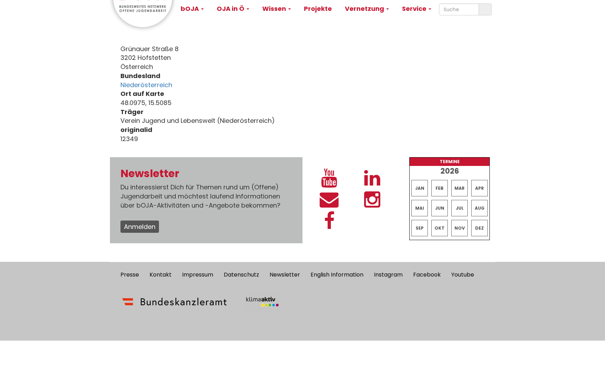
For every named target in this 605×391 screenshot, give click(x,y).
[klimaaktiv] (262, 301)
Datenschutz (241, 275)
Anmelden (139, 226)
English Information (337, 275)
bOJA (190, 8)
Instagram (388, 275)
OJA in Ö (231, 8)
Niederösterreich (146, 85)
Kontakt (160, 275)
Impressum (197, 275)
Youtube (462, 275)
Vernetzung (365, 8)
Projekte (318, 8)
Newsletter (285, 275)
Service (415, 8)
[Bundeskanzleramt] (174, 301)
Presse (129, 275)
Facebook (427, 275)
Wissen (274, 8)
